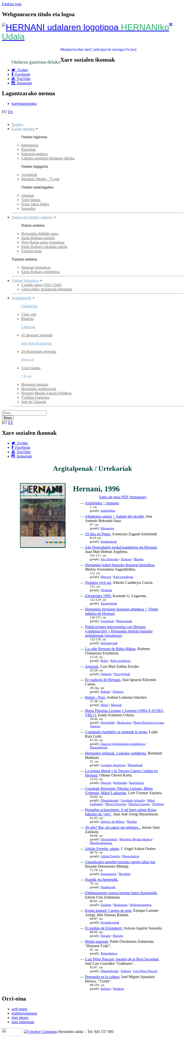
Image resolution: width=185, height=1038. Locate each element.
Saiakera (118, 988)
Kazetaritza (136, 782)
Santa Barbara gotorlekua (40, 272)
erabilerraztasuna (24, 1013)
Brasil (104, 705)
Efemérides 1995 (98, 596)
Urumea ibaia (31, 251)
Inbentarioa (29, 145)
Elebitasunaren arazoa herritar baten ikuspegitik (121, 893)
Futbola (126, 971)
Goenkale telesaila (133, 800)
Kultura (106, 988)
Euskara (126, 559)
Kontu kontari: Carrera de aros (108, 910)
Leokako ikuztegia (113, 765)
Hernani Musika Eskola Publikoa (46, 393)
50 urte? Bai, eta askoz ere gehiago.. (112, 827)
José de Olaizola (33, 402)
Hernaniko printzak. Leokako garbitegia (115, 753)
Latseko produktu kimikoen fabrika (48, 158)
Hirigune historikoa (36, 267)
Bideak (105, 691)
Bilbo (104, 660)
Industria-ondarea (34, 154)
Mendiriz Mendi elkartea (135, 839)
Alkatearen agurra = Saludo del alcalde (114, 516)
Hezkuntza (124, 722)
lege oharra (20, 1018)
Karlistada (120, 782)
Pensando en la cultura (102, 977)
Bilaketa (27, 319)
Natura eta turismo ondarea (32, 217)
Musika (139, 559)
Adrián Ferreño (110, 856)
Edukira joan (11, 4)
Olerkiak (106, 590)
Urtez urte (28, 314)
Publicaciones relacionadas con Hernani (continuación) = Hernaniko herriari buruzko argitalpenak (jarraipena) (118, 631)
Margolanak (124, 621)
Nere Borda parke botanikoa (42, 242)
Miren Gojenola (115, 804)
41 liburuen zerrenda (37, 335)
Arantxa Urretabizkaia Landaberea (122, 744)
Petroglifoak (122, 674)
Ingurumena (108, 874)
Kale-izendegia (123, 577)
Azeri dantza (30, 200)
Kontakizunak (110, 922)
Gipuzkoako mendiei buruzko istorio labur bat (120, 862)
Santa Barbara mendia (38, 238)
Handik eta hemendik (101, 880)
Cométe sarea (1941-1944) (41, 285)
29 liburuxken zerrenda (38, 351)
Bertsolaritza (109, 953)
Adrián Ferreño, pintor (102, 849)
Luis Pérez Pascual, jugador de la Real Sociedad (121, 959)
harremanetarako (24, 104)
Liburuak (28, 327)
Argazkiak (29, 175)
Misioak (116, 705)
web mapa (19, 1009)
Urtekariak (29, 306)
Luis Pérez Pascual (145, 971)
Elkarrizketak (98, 747)
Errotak (105, 935)
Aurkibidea (107, 510)
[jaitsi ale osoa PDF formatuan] (122, 497)
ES (10, 112)
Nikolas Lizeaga (139, 804)
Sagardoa (28, 208)
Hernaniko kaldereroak (38, 389)
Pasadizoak (108, 887)
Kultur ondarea (23, 129)
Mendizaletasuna (101, 843)
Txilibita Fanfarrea (35, 397)
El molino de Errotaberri (103, 928)
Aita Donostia (109, 559)
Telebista (158, 804)
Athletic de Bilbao (112, 821)
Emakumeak (109, 541)
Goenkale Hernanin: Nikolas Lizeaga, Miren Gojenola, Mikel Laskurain (119, 790)
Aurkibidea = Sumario (102, 503)
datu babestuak (23, 1022)
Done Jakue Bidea (35, 204)
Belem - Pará (95, 697)
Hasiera (17, 124)
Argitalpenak (21, 298)
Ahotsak (27, 195)
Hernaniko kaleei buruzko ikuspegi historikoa (119, 565)
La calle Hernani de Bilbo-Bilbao (110, 649)
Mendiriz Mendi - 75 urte (40, 179)
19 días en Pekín (97, 534)
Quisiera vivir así (98, 583)
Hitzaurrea (107, 528)
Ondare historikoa (25, 280)
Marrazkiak (135, 765)
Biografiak (108, 722)
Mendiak (125, 874)
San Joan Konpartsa (36, 343)
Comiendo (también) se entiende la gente (116, 732)
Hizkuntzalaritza (141, 905)
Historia (106, 577)
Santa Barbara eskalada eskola (44, 247)
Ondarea (106, 674)
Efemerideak (109, 603)
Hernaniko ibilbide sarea (39, 234)
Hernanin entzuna (34, 384)
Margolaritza (130, 856)
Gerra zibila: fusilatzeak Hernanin (46, 289)
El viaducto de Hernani (102, 680)
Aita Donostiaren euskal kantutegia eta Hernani (121, 547)
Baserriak (28, 149)
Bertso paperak (96, 941)
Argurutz (92, 666)
